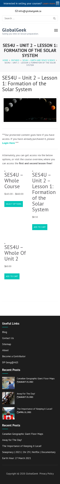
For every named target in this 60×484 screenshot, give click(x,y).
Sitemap (6, 344)
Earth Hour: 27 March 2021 (16, 458)
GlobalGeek (14, 30)
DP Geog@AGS (10, 362)
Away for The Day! (26, 393)
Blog (4, 332)
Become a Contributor (13, 356)
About (5, 350)
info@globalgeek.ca (29, 11)
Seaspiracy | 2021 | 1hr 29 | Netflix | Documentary (28, 452)
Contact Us (8, 338)
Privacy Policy (46, 473)
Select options (13, 204)
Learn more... (50, 3)
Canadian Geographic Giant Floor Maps (36, 378)
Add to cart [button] (40, 227)
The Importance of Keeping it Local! (34, 408)
